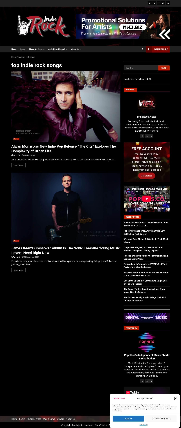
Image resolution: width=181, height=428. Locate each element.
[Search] (142, 49)
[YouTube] (168, 3)
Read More (18, 165)
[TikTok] (163, 3)
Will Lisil (16, 155)
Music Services (35, 49)
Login (22, 49)
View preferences (161, 418)
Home (13, 49)
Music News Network (56, 49)
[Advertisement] (123, 26)
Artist (16, 139)
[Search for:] (141, 67)
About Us (75, 49)
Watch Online (161, 49)
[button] (175, 398)
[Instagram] (159, 3)
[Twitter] (154, 3)
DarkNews (100, 425)
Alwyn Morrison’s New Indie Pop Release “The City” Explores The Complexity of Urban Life (65, 106)
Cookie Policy (143, 425)
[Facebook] (150, 3)
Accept (128, 418)
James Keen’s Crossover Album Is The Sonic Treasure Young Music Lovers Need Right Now (65, 208)
